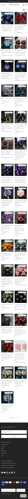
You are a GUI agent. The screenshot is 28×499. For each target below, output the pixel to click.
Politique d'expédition (7, 461)
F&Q (2, 449)
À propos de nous (5, 442)
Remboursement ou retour (8, 463)
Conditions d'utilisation (7, 467)
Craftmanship (4, 444)
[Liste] (26, 10)
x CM (2, 455)
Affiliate (3, 451)
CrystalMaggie (7, 493)
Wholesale (4, 453)
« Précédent (11, 418)
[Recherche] (5, 4)
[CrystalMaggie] (14, 4)
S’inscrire (14, 436)
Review (3, 446)
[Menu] (1, 4)
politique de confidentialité (8, 465)
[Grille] (24, 10)
